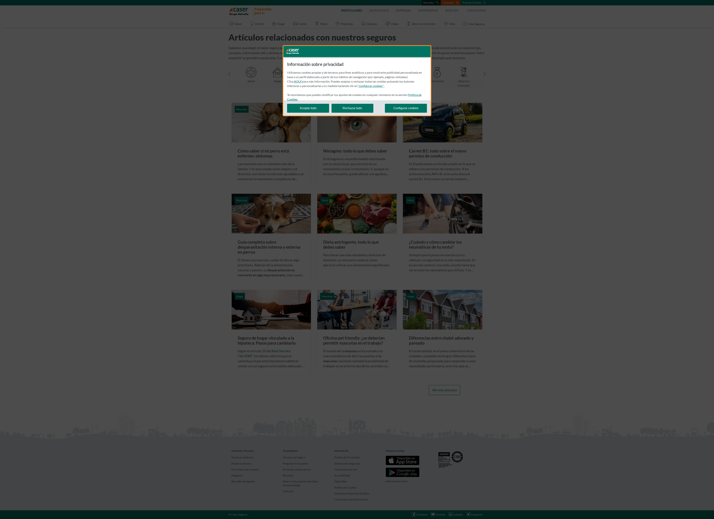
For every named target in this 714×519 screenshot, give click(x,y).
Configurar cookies (405, 108)
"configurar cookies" (371, 86)
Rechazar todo (352, 108)
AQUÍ (298, 81)
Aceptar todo (308, 108)
